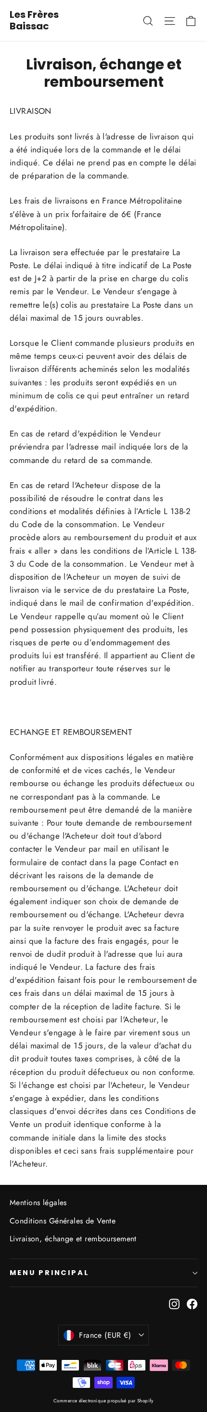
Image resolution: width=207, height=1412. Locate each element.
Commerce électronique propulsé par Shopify (103, 1400)
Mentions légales (38, 1202)
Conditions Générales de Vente (63, 1220)
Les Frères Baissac (34, 20)
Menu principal (50, 1272)
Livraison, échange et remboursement (73, 1238)
